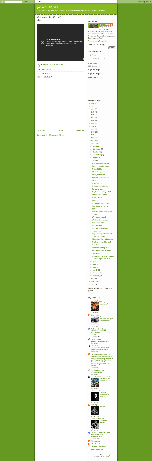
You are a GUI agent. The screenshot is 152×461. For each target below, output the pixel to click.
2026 (93, 103)
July (94, 160)
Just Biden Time (96, 436)
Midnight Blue (97, 169)
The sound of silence (100, 186)
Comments (95, 58)
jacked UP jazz (47, 7)
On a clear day (97, 189)
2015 (93, 135)
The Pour (94, 346)
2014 (93, 138)
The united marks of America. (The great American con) (106, 319)
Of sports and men (97, 372)
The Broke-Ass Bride (98, 446)
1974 (93, 209)
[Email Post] (60, 66)
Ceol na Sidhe (96, 391)
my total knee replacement (100, 341)
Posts (93, 55)
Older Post (80, 131)
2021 (93, 118)
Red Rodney (46, 69)
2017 (93, 129)
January (96, 276)
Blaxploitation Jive (97, 419)
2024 (93, 109)
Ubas (94, 180)
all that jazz (95, 405)
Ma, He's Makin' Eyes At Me (102, 192)
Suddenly (95, 253)
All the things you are (100, 172)
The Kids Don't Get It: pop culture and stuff (100, 434)
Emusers (94, 294)
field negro (95, 315)
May (94, 264)
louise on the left (97, 449)
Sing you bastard (98, 175)
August (95, 158)
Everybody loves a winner (101, 250)
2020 (93, 121)
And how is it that (98, 223)
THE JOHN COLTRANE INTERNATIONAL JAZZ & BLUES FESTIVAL (102, 333)
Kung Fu (95, 200)
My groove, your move (100, 203)
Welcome (103, 407)
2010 (93, 281)
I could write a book (99, 195)
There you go (97, 183)
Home (61, 131)
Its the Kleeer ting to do (100, 248)
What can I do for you (100, 220)
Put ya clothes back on (100, 177)
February (96, 273)
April (95, 267)
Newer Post (41, 131)
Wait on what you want (100, 163)
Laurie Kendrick (96, 339)
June (95, 261)
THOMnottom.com (97, 370)
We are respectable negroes (101, 354)
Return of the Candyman (101, 166)
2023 (93, 112)
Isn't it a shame (97, 226)
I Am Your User (96, 444)
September (97, 155)
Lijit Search (92, 66)
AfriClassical (95, 441)
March (95, 270)
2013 (93, 140)
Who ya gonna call (99, 217)
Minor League (97, 197)
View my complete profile (97, 41)
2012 (93, 143)
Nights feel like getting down (102, 239)
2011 (93, 278)
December (97, 146)
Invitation (95, 245)
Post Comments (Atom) (55, 135)
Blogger (106, 457)
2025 (93, 106)
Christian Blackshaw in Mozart (104, 394)
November (97, 149)
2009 (93, 284)
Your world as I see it (100, 206)
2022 (93, 115)
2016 (93, 132)
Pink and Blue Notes (98, 329)
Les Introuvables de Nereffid (101, 377)
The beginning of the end (101, 242)
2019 (93, 123)
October (96, 152)
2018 (93, 126)
